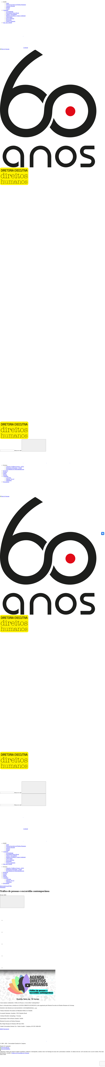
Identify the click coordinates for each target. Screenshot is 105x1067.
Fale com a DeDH (7, 22)
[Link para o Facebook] (11, 462)
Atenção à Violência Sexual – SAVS (15, 466)
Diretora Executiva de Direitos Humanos (16, 4)
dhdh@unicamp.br (4, 1029)
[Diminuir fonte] (34, 35)
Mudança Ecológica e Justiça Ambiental (16, 15)
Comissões (5, 10)
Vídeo (10, 886)
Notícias (5, 475)
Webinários (9, 480)
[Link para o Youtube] (81, 462)
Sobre (7, 3)
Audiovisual (6, 886)
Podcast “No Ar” (10, 479)
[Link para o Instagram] (58, 462)
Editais (4, 473)
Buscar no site (18, 450)
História (8, 7)
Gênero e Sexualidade (11, 14)
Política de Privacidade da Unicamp (20, 1053)
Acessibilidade (9, 11)
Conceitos (8, 477)
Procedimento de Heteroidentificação (15, 469)
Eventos (5, 472)
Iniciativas (5, 470)
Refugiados (9, 20)
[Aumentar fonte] (11, 35)
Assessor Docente (10, 6)
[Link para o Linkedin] (35, 462)
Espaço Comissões (10, 21)
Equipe (8, 8)
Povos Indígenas (10, 18)
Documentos (6, 481)
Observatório (9, 17)
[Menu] (11, 495)
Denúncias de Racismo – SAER (14, 468)
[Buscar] (11, 780)
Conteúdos (5, 476)
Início (1, 886)
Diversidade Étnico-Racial (12, 13)
